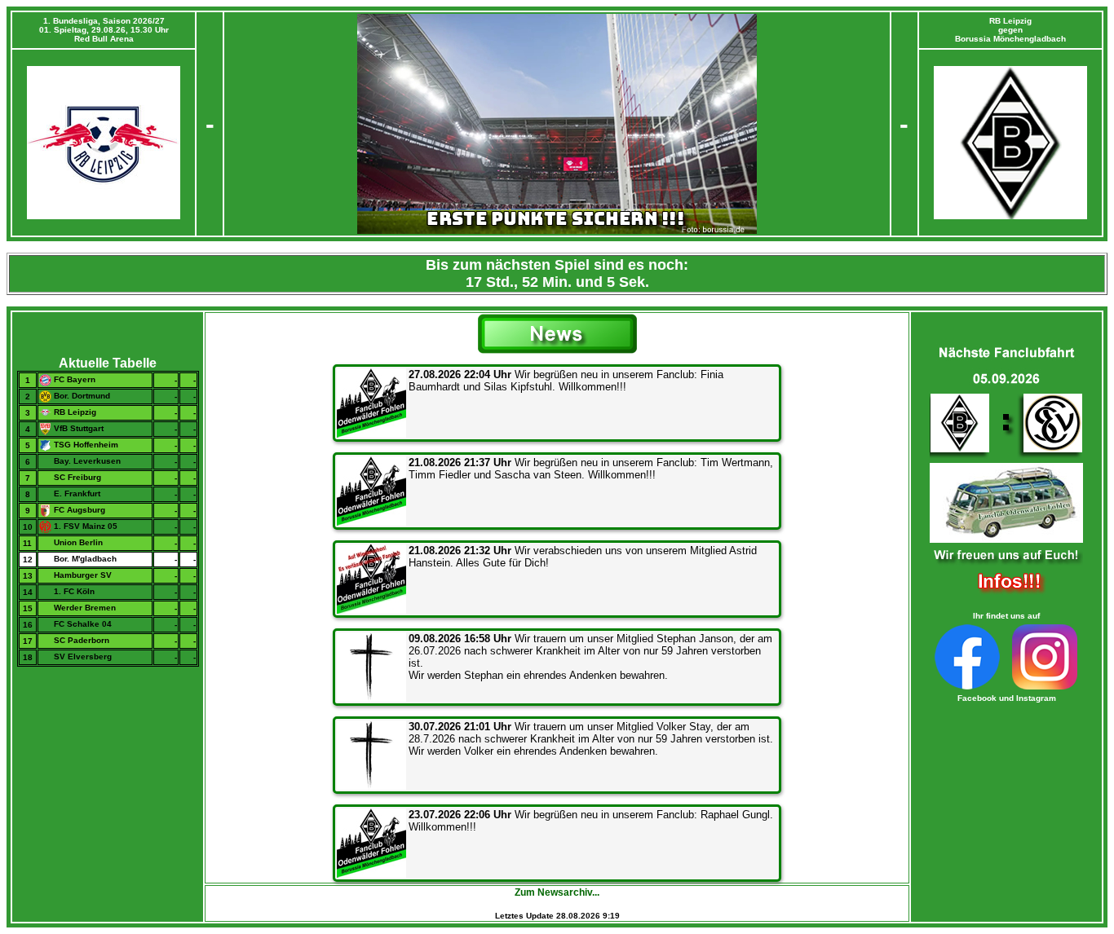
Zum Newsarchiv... (557, 892)
